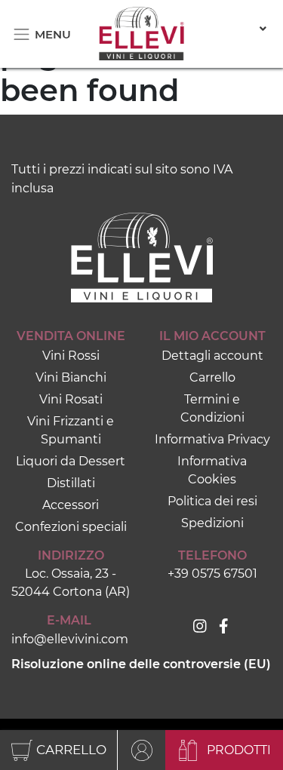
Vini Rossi (71, 355)
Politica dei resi (212, 501)
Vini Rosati (71, 399)
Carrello (212, 377)
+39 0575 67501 (212, 573)
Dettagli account (212, 355)
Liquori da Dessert (70, 461)
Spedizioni (212, 523)
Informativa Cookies (212, 470)
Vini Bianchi (70, 377)
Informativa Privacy (212, 439)
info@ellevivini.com (69, 639)
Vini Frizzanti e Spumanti (70, 430)
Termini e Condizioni (212, 408)
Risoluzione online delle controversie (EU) (141, 664)
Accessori (70, 505)
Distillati (71, 483)
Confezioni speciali (71, 527)
